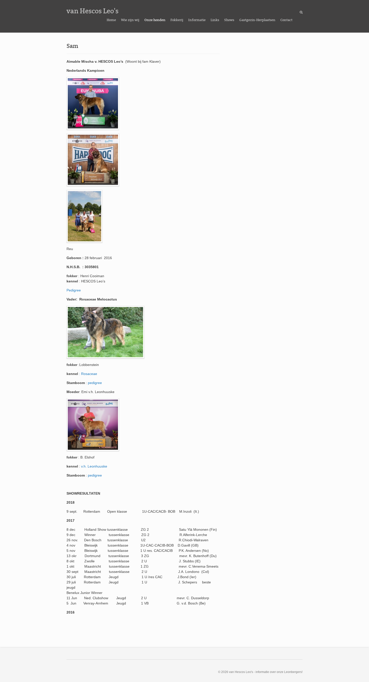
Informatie (197, 20)
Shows (229, 20)
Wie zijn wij (130, 20)
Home (111, 20)
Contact (286, 20)
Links (215, 20)
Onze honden (154, 20)
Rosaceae (89, 374)
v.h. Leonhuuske (94, 466)
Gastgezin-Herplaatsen (257, 20)
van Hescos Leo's (92, 11)
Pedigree (74, 290)
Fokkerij (176, 20)
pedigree (95, 383)
